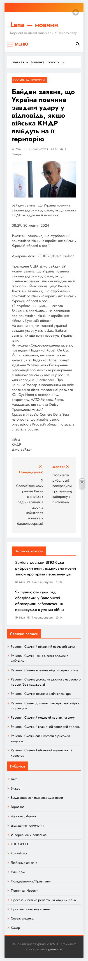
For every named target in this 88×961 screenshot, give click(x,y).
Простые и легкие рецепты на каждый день (43, 899)
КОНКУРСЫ (19, 844)
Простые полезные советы (30, 909)
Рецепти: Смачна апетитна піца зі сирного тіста (44, 670)
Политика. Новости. (29, 80)
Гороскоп (18, 806)
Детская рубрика (23, 816)
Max (18, 149)
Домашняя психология (27, 825)
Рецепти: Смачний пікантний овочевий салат (43, 646)
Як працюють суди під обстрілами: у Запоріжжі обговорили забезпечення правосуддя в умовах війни (39, 600)
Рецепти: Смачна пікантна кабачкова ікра (41, 693)
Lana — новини (34, 24)
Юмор (15, 927)
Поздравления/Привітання (31, 881)
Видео (15, 788)
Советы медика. (22, 918)
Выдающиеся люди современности (37, 797)
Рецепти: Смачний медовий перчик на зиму (43, 717)
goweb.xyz (55, 949)
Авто (14, 779)
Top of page (75, 12)
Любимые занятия (24, 862)
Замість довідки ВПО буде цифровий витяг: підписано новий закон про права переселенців (45, 568)
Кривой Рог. (19, 853)
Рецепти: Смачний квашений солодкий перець (45, 726)
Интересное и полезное (29, 834)
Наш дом (18, 871)
